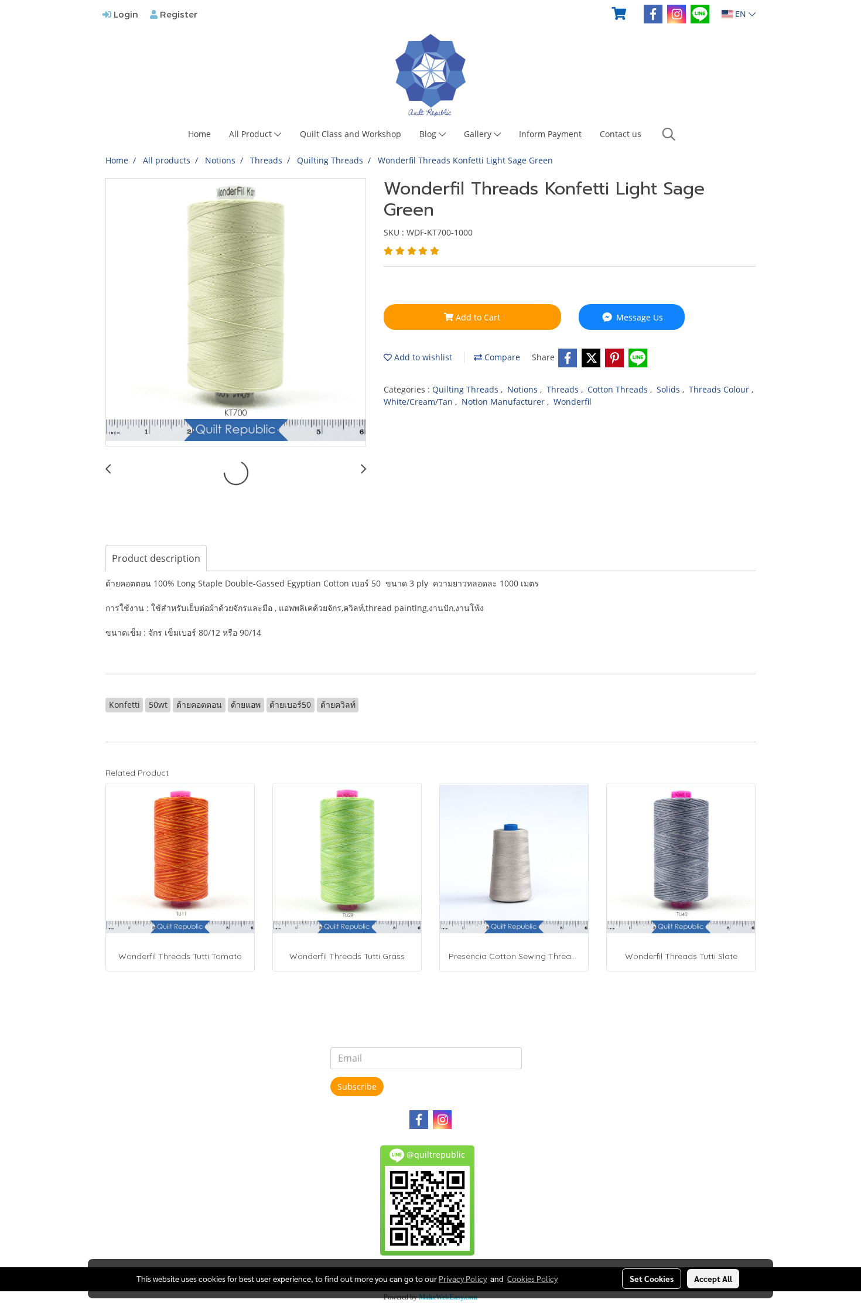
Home (199, 133)
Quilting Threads (466, 389)
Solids (669, 389)
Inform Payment (550, 133)
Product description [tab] (156, 558)
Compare (501, 357)
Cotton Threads (618, 389)
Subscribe (357, 1086)
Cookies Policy (532, 1278)
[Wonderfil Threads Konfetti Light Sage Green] (235, 313)
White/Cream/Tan (419, 401)
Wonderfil (573, 401)
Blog (429, 133)
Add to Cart (476, 317)
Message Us (638, 317)
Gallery (479, 133)
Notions (523, 389)
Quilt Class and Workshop (350, 133)
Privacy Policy (463, 1278)
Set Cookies (652, 1278)
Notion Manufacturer (504, 401)
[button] (669, 134)
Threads (563, 389)
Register (177, 14)
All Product (251, 133)
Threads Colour (720, 389)
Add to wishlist (422, 357)
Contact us (620, 133)
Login (124, 14)
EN (741, 13)
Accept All (713, 1278)
